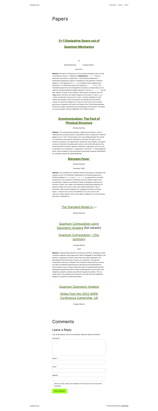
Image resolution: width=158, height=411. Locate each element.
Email (54, 367)
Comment (56, 338)
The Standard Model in (77, 207)
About (126, 5)
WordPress (124, 406)
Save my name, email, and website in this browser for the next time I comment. (78, 385)
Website (55, 375)
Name (55, 358)
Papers (120, 5)
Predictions (112, 5)
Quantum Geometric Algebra (79, 286)
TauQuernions (34, 5)
